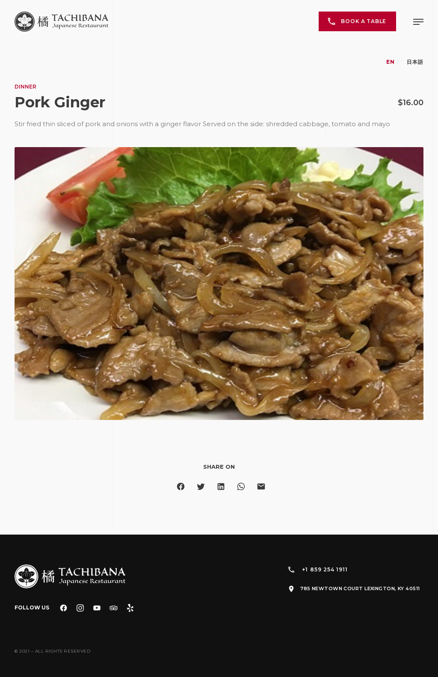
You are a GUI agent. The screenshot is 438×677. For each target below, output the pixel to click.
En (390, 62)
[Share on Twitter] (201, 486)
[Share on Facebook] (180, 486)
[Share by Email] (261, 486)
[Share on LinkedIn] (221, 486)
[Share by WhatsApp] (241, 486)
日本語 (415, 62)
